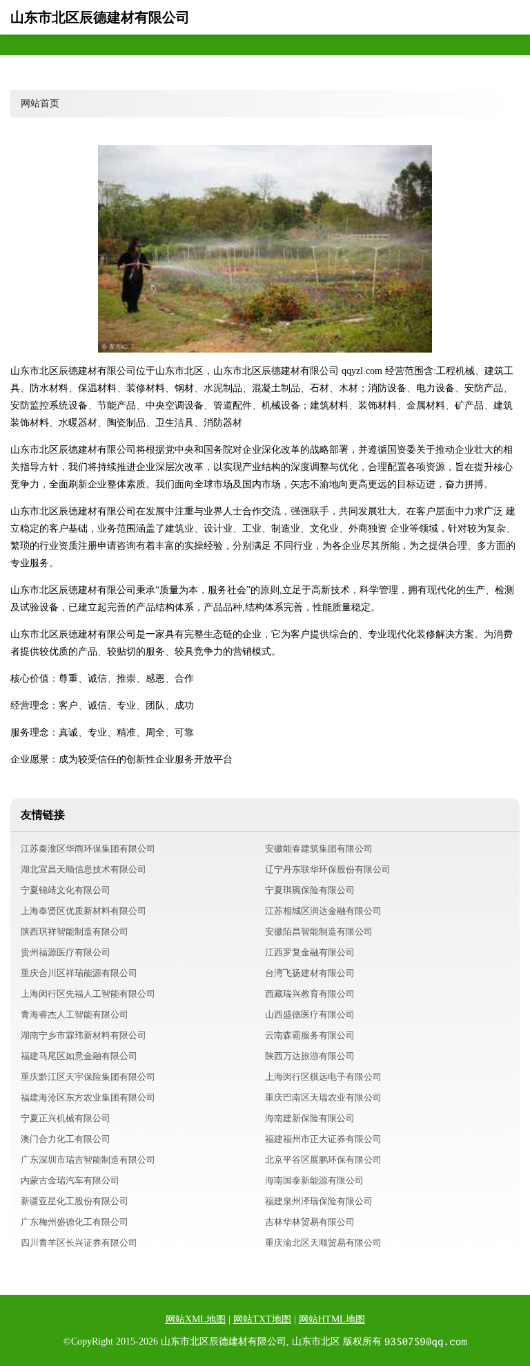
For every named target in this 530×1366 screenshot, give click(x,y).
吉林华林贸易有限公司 (310, 1222)
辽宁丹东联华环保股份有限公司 (328, 869)
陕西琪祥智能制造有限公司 (74, 931)
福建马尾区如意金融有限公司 (79, 1056)
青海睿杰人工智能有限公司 (74, 1014)
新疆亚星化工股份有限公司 (74, 1201)
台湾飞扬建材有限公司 (310, 973)
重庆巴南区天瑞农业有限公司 (323, 1097)
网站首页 (40, 103)
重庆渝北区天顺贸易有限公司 (323, 1242)
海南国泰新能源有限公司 (314, 1180)
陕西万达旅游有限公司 (310, 1056)
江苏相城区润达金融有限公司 (323, 911)
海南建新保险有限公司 (310, 1118)
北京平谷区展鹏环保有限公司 (323, 1159)
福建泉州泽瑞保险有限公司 (319, 1201)
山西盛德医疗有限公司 (310, 1014)
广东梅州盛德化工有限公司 (74, 1222)
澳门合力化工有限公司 (65, 1139)
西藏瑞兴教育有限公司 (310, 994)
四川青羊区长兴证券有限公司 (79, 1242)
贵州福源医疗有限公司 (65, 952)
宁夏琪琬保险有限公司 (310, 890)
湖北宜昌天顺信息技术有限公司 (83, 869)
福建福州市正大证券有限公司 (323, 1139)
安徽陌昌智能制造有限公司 (319, 931)
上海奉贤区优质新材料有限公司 (83, 911)
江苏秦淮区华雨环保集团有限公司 (88, 848)
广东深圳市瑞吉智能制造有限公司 (88, 1159)
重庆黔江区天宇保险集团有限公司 (88, 1077)
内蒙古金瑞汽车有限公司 (70, 1180)
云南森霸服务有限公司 (310, 1035)
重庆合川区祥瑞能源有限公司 (79, 973)
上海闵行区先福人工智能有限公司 (88, 994)
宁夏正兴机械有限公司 (65, 1118)
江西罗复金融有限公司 (310, 952)
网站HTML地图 (332, 1319)
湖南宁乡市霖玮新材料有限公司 (83, 1035)
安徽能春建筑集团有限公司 (319, 848)
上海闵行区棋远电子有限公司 (323, 1077)
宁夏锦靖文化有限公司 (65, 890)
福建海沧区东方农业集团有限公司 (88, 1097)
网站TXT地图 (262, 1319)
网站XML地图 (196, 1319)
